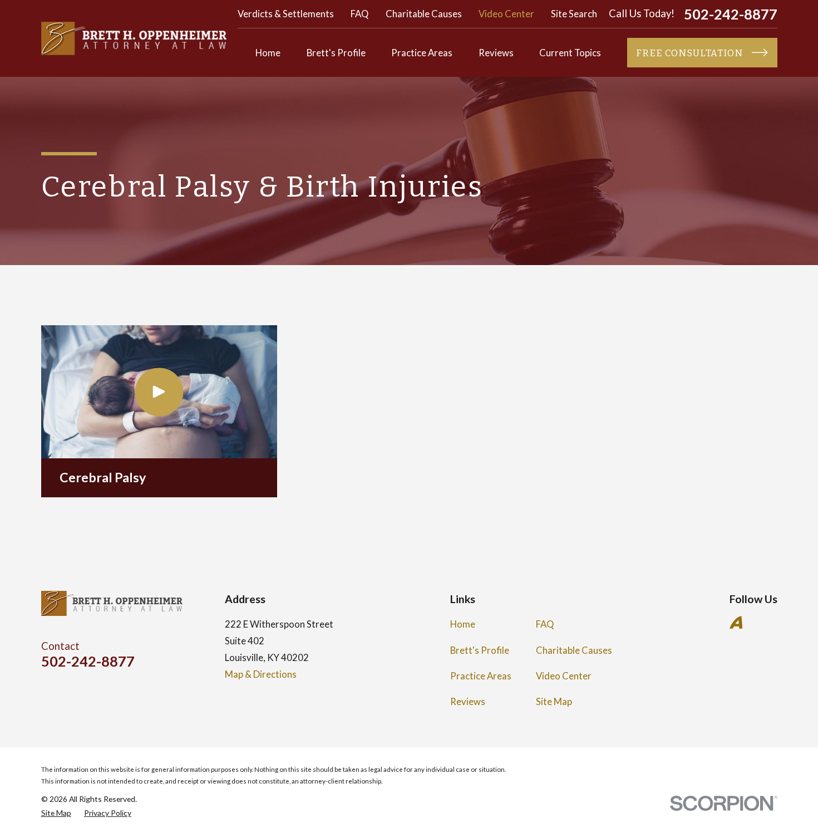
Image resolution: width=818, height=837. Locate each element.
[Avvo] (736, 622)
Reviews (467, 701)
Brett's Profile (479, 650)
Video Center (506, 13)
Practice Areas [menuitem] (421, 52)
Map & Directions (261, 674)
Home (462, 624)
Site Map (554, 701)
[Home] (134, 38)
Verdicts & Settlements (286, 13)
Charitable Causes (424, 13)
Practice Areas (480, 676)
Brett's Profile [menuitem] (336, 52)
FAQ (359, 13)
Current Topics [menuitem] (570, 52)
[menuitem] (56, 813)
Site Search (574, 13)
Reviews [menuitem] (496, 52)
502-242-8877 (730, 14)
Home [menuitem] (267, 52)
